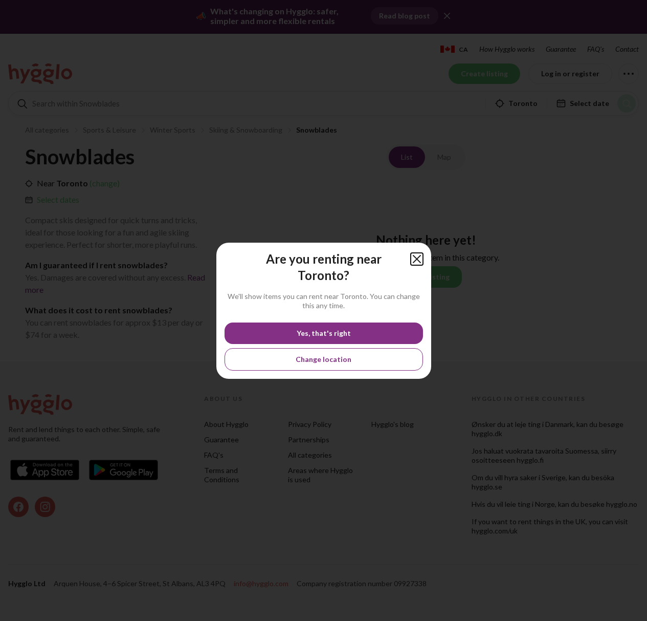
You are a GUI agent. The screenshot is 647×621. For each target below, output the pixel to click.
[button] (417, 259)
